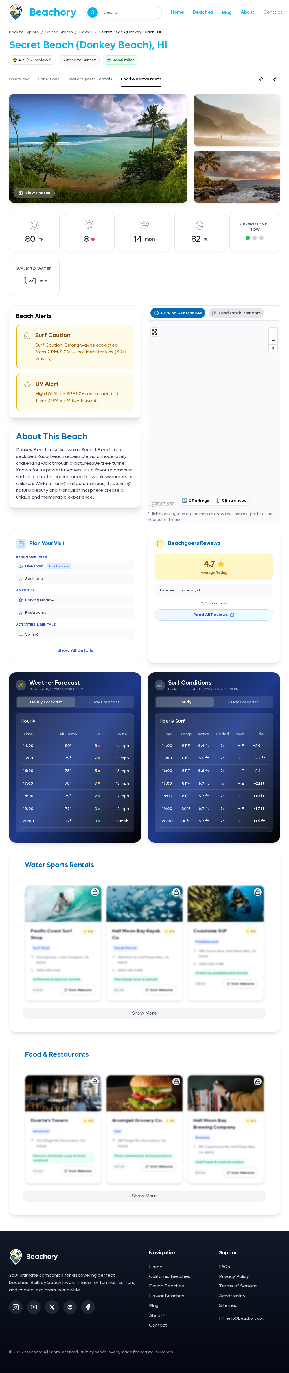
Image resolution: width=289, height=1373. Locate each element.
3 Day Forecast (104, 702)
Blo (227, 12)
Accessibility (232, 1296)
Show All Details (75, 650)
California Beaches (169, 1276)
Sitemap (228, 1305)
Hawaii (85, 32)
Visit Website (80, 990)
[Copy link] (260, 79)
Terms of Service (238, 1286)
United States (59, 32)
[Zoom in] (273, 332)
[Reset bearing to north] (273, 348)
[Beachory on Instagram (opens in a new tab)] (16, 1307)
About (247, 12)
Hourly (185, 702)
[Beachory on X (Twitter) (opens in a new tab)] (52, 1307)
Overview (19, 79)
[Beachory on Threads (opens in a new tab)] (70, 1307)
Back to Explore (24, 32)
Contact (272, 12)
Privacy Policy (234, 1276)
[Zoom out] (273, 340)
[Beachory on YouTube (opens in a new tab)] (34, 1307)
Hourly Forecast (46, 702)
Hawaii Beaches (166, 1296)
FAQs (224, 1267)
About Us (159, 1315)
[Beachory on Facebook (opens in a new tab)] (88, 1307)
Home (177, 12)
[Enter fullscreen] (155, 332)
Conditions (48, 79)
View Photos (37, 192)
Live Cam (47, 566)
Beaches (203, 12)
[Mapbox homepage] (162, 504)
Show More (144, 1013)
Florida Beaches (166, 1286)
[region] (214, 417)
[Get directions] (274, 79)
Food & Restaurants (141, 79)
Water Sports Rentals (90, 79)
